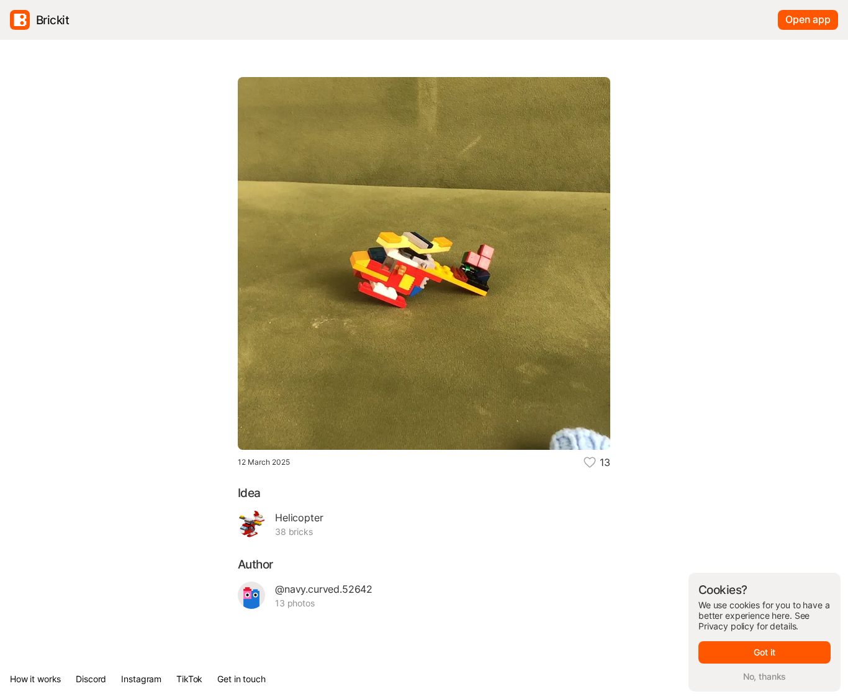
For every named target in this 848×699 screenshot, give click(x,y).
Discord (91, 679)
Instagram (141, 679)
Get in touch (241, 679)
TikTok (189, 679)
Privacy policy (726, 626)
